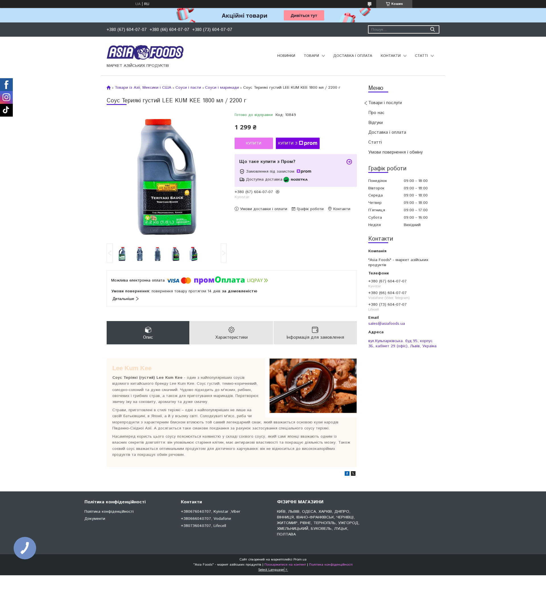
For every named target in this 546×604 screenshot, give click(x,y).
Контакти (391, 56)
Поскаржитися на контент (285, 564)
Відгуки (375, 123)
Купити (253, 143)
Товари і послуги (385, 103)
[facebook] (347, 474)
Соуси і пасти (188, 88)
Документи (94, 519)
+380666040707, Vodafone (206, 519)
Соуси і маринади (222, 88)
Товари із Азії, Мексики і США (143, 88)
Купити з (287, 143)
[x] (353, 474)
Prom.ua (300, 559)
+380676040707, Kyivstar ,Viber (210, 511)
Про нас (376, 113)
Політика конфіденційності (109, 511)
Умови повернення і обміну (395, 152)
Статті (421, 56)
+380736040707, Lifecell (203, 526)
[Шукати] (432, 29)
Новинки (286, 56)
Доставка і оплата (352, 56)
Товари (311, 56)
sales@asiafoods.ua (386, 323)
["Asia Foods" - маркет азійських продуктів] (145, 52)
